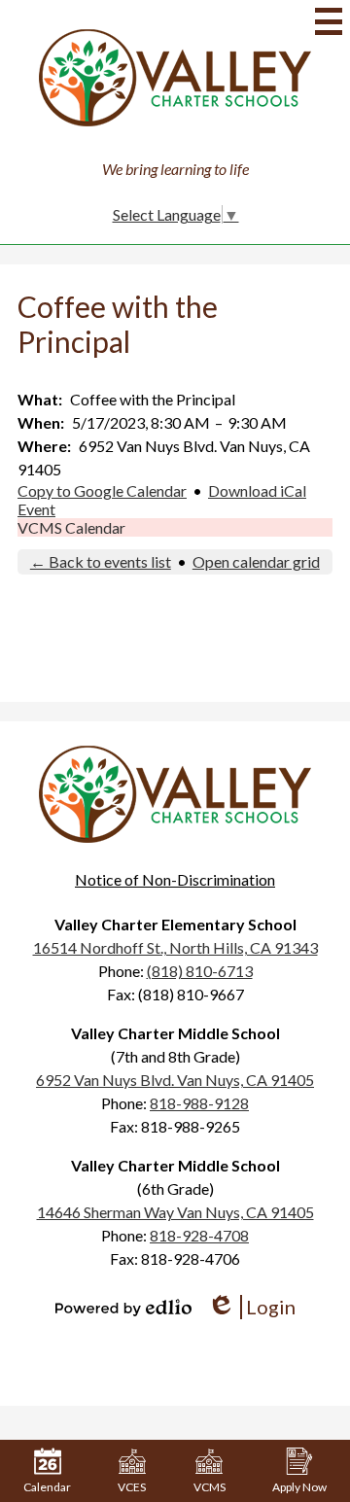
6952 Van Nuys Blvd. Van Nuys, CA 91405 (175, 1079)
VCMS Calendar (71, 527)
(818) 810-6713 (200, 970)
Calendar (47, 1487)
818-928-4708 (199, 1235)
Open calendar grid (256, 561)
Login (251, 1307)
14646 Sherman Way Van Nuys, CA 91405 (175, 1212)
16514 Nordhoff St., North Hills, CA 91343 (175, 947)
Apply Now (299, 1487)
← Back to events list (100, 561)
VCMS (209, 1487)
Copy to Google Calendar (102, 490)
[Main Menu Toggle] (328, 21)
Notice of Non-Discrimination (175, 879)
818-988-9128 (199, 1103)
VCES (132, 1487)
